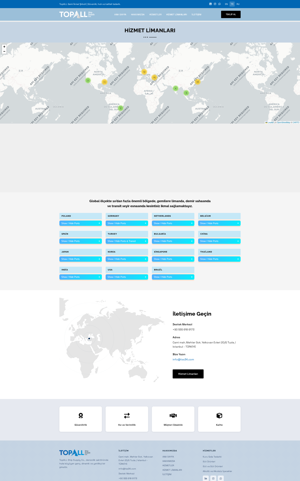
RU (238, 4)
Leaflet (270, 122)
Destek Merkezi (126, 473)
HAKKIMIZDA (138, 14)
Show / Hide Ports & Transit (127, 241)
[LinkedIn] (210, 4)
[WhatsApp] (219, 4)
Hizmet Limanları (188, 373)
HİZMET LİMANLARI (176, 14)
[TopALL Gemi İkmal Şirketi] (77, 14)
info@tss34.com (183, 359)
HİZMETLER (155, 14)
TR (232, 4)
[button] (186, 93)
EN (226, 4)
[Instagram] (215, 4)
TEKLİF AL (231, 14)
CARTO (296, 122)
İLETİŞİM (196, 14)
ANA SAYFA (120, 14)
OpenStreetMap (283, 122)
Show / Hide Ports (80, 223)
